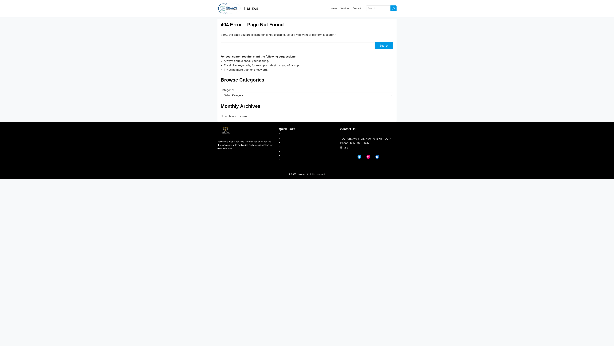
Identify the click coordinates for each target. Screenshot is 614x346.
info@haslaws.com (361, 147)
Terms (286, 142)
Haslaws (251, 8)
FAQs (285, 155)
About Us (288, 133)
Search (384, 45)
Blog (285, 159)
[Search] (393, 8)
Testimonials (290, 151)
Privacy (286, 138)
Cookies (287, 146)
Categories (228, 90)
